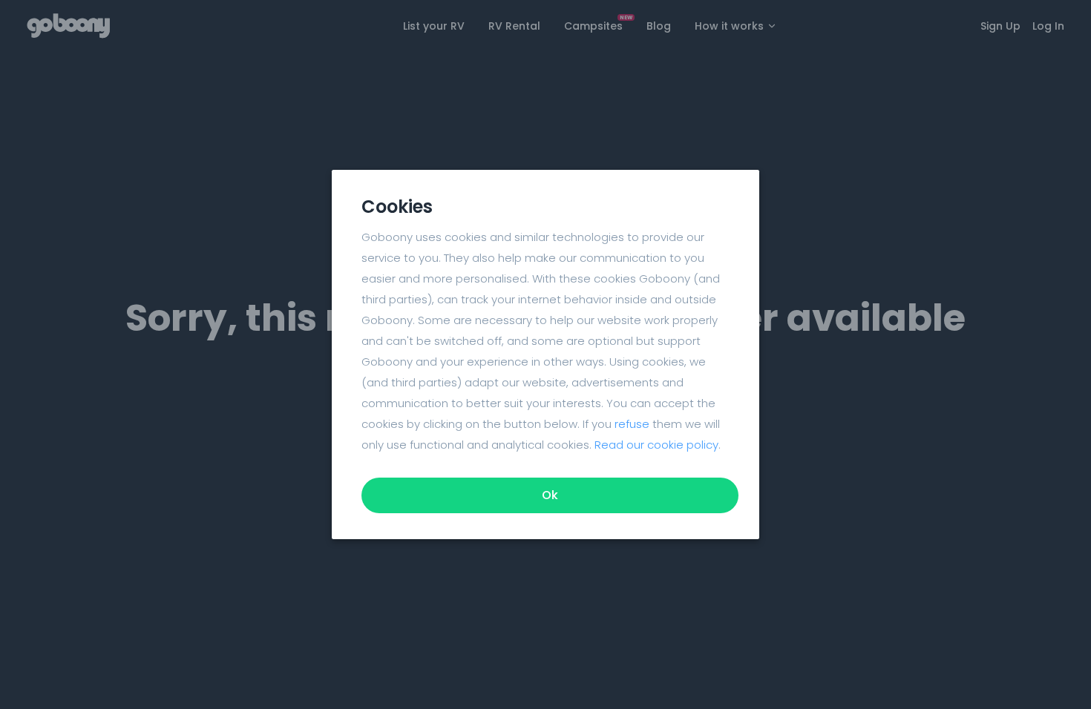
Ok (550, 495)
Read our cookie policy (656, 444)
